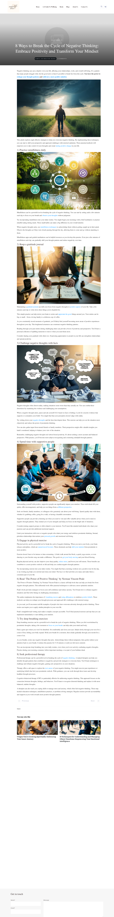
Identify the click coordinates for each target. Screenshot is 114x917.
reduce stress (63, 561)
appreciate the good (65, 314)
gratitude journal (32, 307)
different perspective (65, 507)
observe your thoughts (50, 215)
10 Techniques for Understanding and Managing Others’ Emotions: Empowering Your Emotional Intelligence (80, 732)
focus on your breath (56, 625)
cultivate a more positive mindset (54, 77)
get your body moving (70, 557)
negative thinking (69, 658)
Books (61, 7)
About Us (75, 7)
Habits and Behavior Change (45, 58)
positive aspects (75, 307)
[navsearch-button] (101, 6)
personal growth (49, 536)
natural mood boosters (45, 547)
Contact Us (84, 7)
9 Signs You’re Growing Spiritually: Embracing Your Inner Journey (37, 732)
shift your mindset (78, 547)
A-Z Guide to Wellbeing (50, 7)
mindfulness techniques (48, 227)
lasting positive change (63, 146)
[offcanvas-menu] (105, 6)
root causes (49, 668)
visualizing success (51, 597)
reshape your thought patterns (28, 77)
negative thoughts (39, 420)
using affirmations (67, 597)
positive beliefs (87, 597)
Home (38, 7)
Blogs (68, 7)
